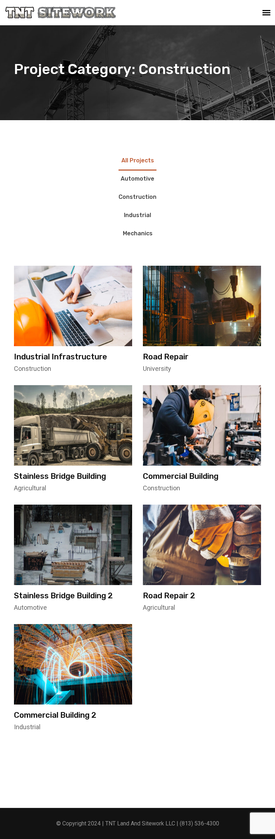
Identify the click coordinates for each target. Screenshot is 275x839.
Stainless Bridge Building (60, 476)
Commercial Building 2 (55, 715)
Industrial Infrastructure (60, 357)
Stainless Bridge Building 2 (63, 595)
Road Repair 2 (169, 595)
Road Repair (165, 357)
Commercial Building (180, 476)
